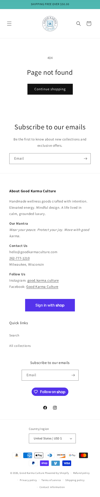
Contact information (52, 487)
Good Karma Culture (42, 286)
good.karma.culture (43, 280)
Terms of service (51, 480)
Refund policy (81, 473)
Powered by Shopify (57, 473)
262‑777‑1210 (19, 258)
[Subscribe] (85, 158)
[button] (9, 24)
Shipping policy (75, 480)
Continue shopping (50, 89)
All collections (20, 346)
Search (14, 335)
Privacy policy (28, 480)
